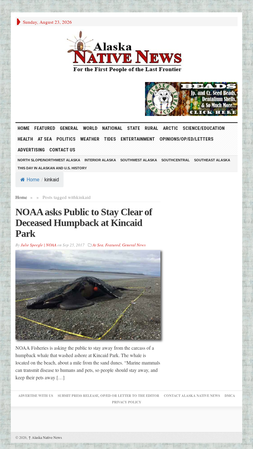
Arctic (170, 128)
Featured (44, 128)
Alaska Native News (45, 437)
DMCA (230, 395)
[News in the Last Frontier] (126, 52)
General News (134, 245)
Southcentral (175, 160)
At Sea (45, 139)
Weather (89, 139)
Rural (151, 128)
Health (25, 139)
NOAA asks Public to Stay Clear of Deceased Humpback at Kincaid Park (83, 222)
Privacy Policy (126, 402)
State (133, 128)
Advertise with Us (35, 395)
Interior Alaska (100, 160)
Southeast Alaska (212, 160)
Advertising (31, 150)
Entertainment (138, 139)
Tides (110, 139)
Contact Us (62, 150)
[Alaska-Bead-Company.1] (191, 98)
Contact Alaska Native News (192, 395)
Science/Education (204, 128)
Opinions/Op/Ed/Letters (187, 139)
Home (33, 180)
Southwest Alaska (138, 160)
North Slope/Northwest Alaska (49, 160)
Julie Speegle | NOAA (38, 245)
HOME (24, 128)
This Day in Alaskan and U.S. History (52, 168)
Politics (66, 139)
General (69, 128)
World (90, 128)
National (112, 128)
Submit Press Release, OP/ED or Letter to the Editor (108, 395)
